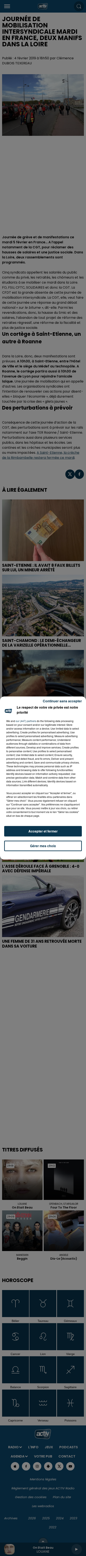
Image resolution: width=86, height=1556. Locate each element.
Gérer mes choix (43, 845)
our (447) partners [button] (26, 721)
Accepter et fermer (43, 831)
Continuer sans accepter (62, 701)
